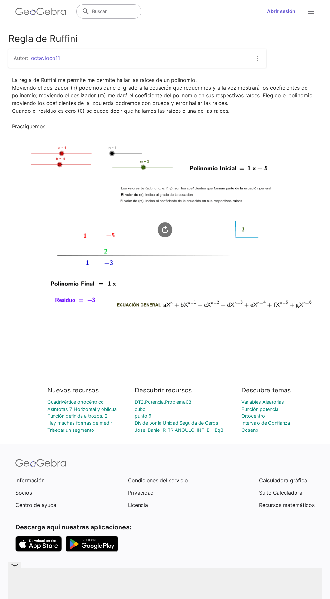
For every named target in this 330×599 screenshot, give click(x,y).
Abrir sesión (281, 11)
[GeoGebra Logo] (40, 11)
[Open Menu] (311, 11)
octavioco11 (45, 58)
